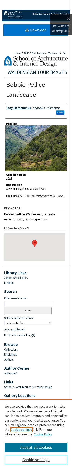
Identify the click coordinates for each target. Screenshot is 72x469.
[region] (36, 434)
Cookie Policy (43, 434)
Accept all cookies (36, 447)
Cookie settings (21, 430)
